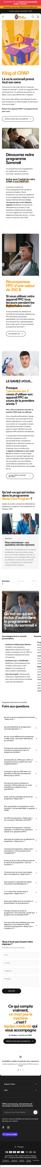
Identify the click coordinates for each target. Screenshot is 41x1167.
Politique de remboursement (5, 1161)
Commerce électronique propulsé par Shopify (22, 1157)
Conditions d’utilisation (21, 1161)
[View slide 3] (23, 1070)
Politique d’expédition (28, 1161)
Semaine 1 (6, 582)
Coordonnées (36, 1160)
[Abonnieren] (35, 1112)
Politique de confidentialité (14, 1161)
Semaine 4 (21, 582)
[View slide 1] (18, 1070)
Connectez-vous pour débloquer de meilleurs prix (20, 7)
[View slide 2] (20, 1070)
